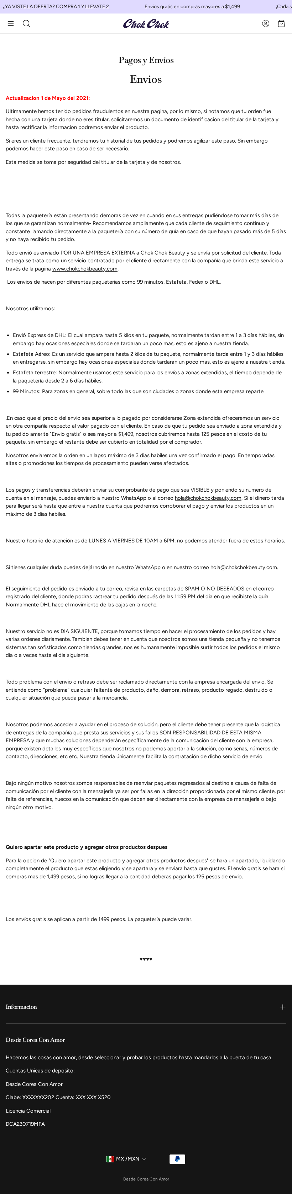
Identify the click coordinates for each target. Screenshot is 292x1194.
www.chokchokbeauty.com (85, 269)
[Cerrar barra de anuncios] (285, 5)
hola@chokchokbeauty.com (208, 498)
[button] (11, 23)
